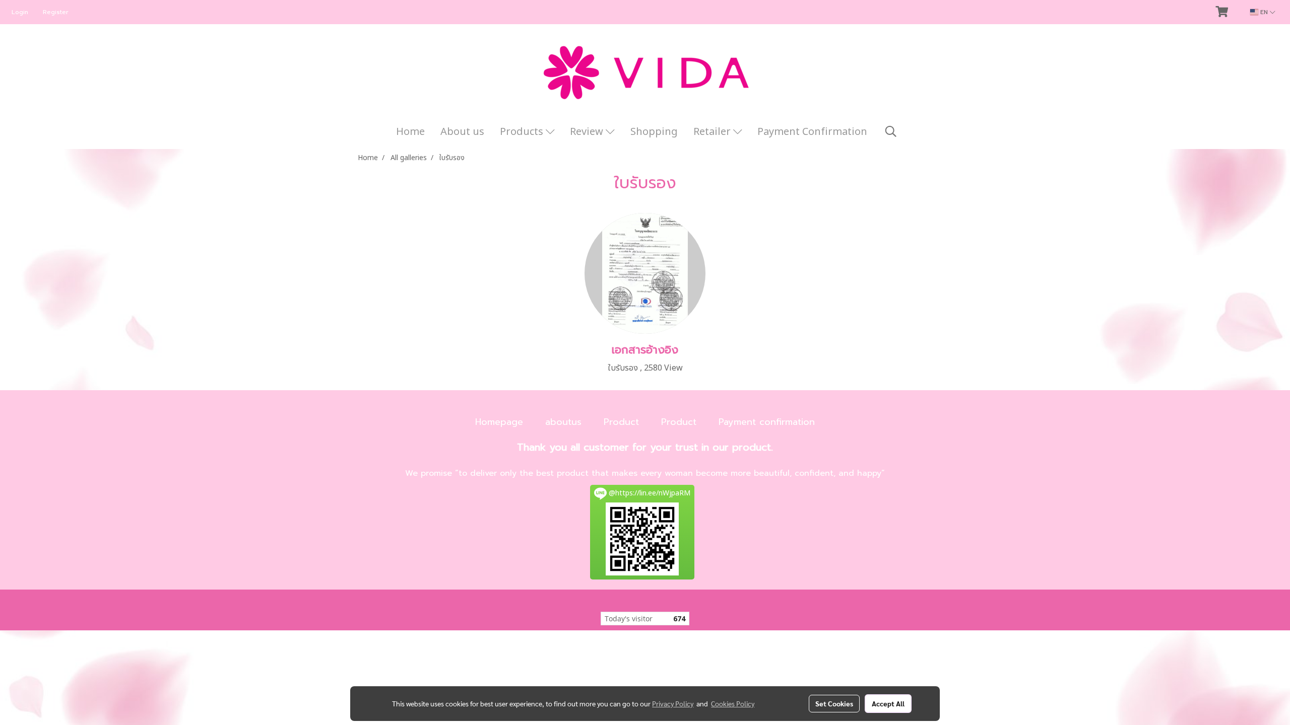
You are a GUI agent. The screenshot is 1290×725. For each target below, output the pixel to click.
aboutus (563, 422)
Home (410, 131)
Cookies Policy (732, 703)
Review (588, 131)
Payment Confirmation (812, 131)
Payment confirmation (767, 422)
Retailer (713, 131)
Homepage (499, 422)
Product (621, 422)
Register (56, 12)
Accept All (888, 703)
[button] (891, 131)
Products (523, 131)
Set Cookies (834, 703)
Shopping (654, 131)
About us (462, 131)
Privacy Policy (672, 703)
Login (20, 12)
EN (1264, 12)
